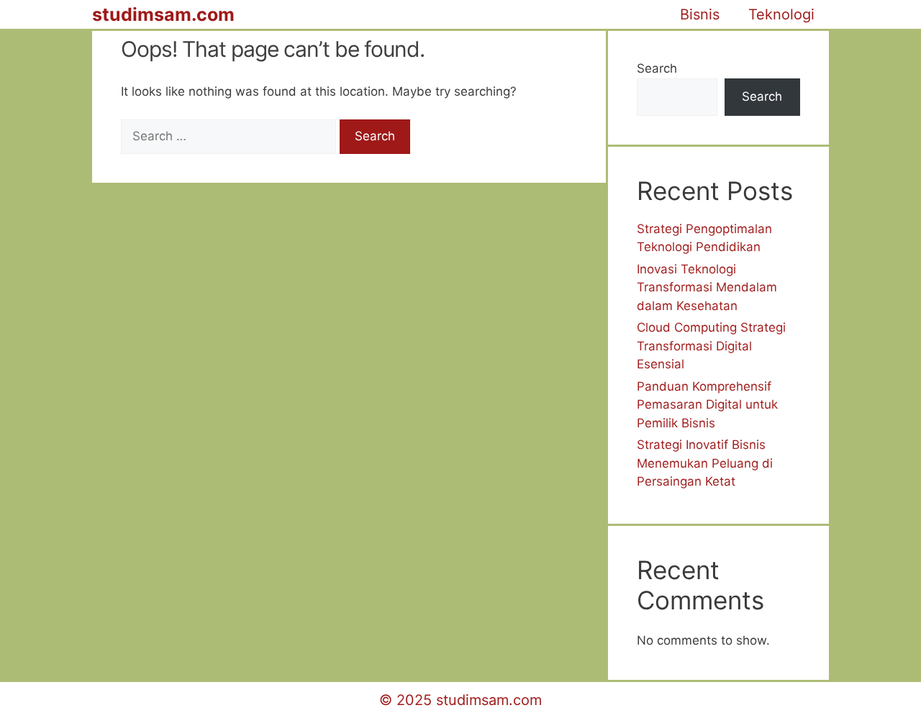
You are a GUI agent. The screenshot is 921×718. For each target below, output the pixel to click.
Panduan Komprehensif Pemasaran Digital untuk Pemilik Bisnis (707, 404)
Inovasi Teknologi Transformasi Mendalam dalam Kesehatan (707, 287)
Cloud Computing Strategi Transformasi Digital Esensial (711, 345)
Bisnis (700, 14)
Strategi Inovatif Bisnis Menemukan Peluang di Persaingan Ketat (705, 462)
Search (657, 68)
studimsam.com (163, 14)
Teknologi (781, 14)
